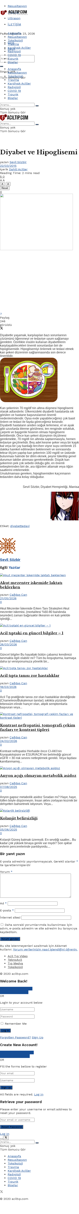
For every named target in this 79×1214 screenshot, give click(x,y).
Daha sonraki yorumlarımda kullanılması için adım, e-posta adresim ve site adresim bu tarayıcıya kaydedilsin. (38, 928)
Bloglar (13, 62)
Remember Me (16, 1023)
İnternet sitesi (10, 917)
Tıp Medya (15, 963)
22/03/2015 (8, 166)
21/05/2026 (8, 598)
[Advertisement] (30, 21)
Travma (13, 44)
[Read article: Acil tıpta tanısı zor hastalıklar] (39, 668)
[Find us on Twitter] (1, 1192)
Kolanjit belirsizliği (19, 818)
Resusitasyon (17, 6)
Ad (3, 903)
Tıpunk (13, 58)
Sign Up (37, 1037)
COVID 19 (14, 55)
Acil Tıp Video (18, 956)
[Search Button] (1, 66)
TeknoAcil (15, 960)
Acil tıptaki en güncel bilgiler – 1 (31, 633)
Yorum (6, 872)
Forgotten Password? (15, 1037)
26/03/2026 (8, 644)
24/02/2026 (8, 741)
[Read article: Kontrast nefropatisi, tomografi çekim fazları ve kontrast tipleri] (39, 715)
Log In (38, 1094)
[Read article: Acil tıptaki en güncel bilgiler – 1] (39, 625)
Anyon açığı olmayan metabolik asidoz (38, 775)
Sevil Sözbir (18, 162)
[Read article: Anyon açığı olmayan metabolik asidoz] (39, 768)
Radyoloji (14, 51)
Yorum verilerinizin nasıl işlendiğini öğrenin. (45, 949)
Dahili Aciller (18, 169)
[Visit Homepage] (14, 15)
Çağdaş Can (18, 594)
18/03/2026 (8, 687)
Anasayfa (14, 33)
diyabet (15, 526)
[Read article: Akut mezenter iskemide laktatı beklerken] (39, 575)
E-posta (7, 910)
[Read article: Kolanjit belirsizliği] (39, 810)
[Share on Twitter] (1, 328)
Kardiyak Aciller (19, 48)
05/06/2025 (8, 829)
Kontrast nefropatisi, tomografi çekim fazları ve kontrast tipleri (37, 727)
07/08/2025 (8, 787)
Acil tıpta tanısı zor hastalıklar (29, 675)
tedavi (25, 526)
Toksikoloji (15, 40)
